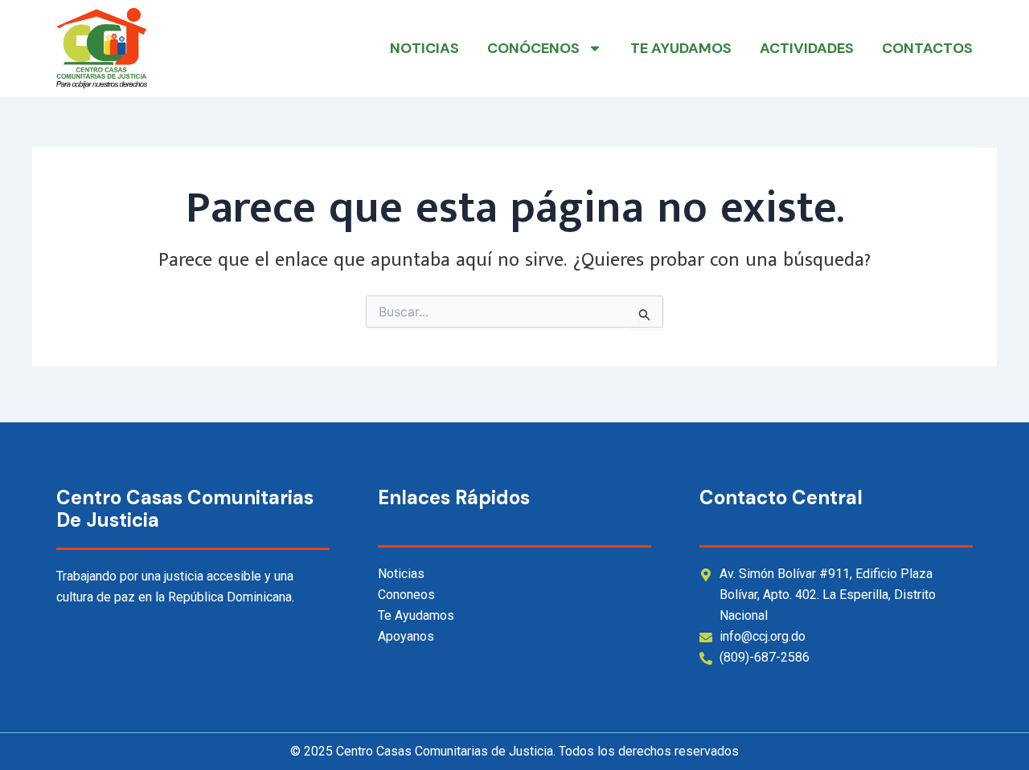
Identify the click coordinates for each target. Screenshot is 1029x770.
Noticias (424, 48)
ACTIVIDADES (807, 48)
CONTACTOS (927, 48)
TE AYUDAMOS (681, 48)
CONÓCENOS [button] (533, 48)
